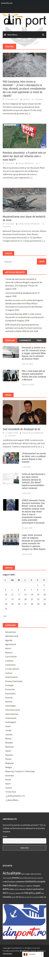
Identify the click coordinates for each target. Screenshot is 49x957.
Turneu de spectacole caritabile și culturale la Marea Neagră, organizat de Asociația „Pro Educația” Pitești (23, 282)
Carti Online (11, 656)
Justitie (9, 734)
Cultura (8, 673)
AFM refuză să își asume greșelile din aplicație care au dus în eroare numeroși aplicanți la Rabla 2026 (23, 327)
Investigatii (10, 722)
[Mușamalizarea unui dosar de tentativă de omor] (24, 199)
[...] (28, 113)
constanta (30, 881)
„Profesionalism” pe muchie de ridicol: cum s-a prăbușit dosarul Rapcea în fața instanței (34, 457)
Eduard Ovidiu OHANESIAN (29, 224)
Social (8, 779)
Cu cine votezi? (12, 668)
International (11, 714)
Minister (22, 889)
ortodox (18, 893)
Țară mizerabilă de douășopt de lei (21, 293)
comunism (20, 881)
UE (31, 897)
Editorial (12, 885)
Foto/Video (10, 705)
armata (15, 877)
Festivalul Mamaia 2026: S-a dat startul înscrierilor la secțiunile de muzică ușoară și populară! (24, 317)
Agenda (8, 640)
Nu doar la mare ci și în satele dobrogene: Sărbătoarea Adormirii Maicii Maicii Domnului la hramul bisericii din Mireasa (24, 303)
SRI (17, 897)
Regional (9, 763)
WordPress (24, 951)
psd (38, 893)
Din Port (26, 99)
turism (27, 897)
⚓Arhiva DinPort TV (15, 795)
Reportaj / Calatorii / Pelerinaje (20, 771)
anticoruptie (7, 878)
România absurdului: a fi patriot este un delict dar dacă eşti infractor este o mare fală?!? (24, 156)
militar (11, 889)
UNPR (41, 897)
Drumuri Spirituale (13, 681)
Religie (8, 767)
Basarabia (27, 878)
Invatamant (10, 718)
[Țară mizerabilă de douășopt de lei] (24, 412)
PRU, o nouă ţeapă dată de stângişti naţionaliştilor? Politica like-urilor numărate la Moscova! (34, 375)
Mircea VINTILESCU (26, 163)
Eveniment (10, 693)
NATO (5, 893)
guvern (24, 886)
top (23, 897)
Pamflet (9, 755)
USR (44, 897)
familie (19, 886)
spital (13, 897)
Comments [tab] (25, 340)
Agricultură (10, 644)
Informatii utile (12, 709)
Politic (8, 759)
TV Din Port (10, 791)
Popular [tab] (10, 340)
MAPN (6, 889)
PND (26, 893)
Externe (9, 697)
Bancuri (8, 652)
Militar (8, 738)
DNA (5, 885)
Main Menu (12, 34)
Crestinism (10, 664)
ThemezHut (7, 953)
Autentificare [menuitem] (6, 3)
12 (19, 594)
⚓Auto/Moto (11, 800)
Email (5, 836)
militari (17, 889)
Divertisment (11, 677)
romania (7, 896)
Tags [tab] (39, 340)
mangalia (36, 886)
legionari (29, 886)
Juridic (8, 730)
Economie (10, 689)
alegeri (27, 874)
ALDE (23, 874)
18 (12, 599)
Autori (8, 648)
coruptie (41, 881)
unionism (35, 897)
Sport (8, 783)
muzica (29, 889)
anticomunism (35, 874)
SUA (20, 897)
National (9, 746)
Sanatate (9, 775)
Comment (39, 99)
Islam (8, 726)
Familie (8, 701)
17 (6, 599)
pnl (31, 892)
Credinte (9, 660)
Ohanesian (12, 893)
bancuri (21, 878)
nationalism (38, 889)
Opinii (8, 750)
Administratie (11, 636)
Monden (9, 742)
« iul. (5, 616)
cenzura (40, 878)
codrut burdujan (9, 882)
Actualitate (10, 632)
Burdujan (34, 878)
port (34, 893)
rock (42, 893)
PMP (22, 893)
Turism (8, 787)
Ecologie (9, 685)
